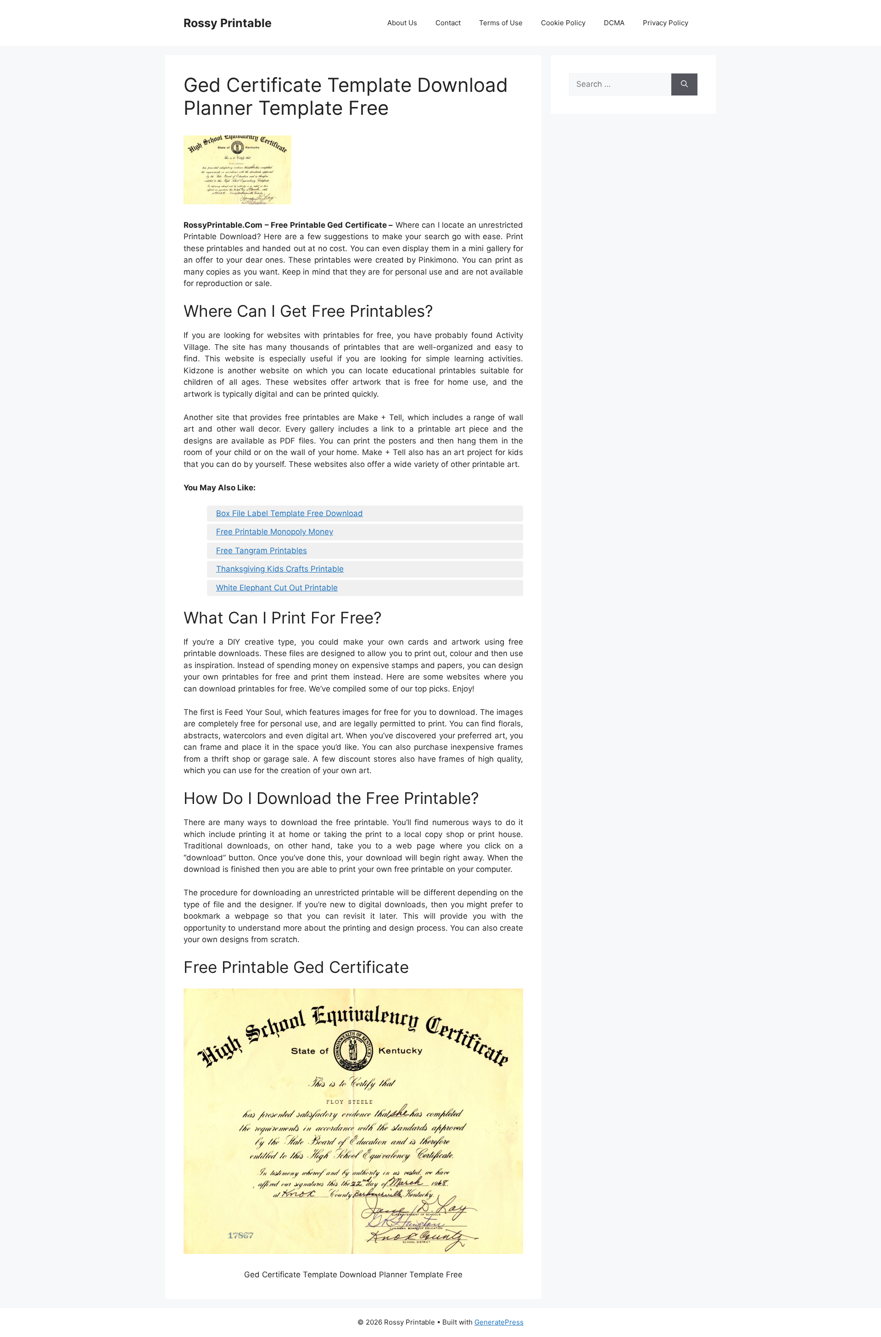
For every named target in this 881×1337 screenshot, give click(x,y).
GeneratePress (499, 1322)
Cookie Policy (563, 22)
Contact (448, 22)
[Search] (684, 84)
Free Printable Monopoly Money (274, 531)
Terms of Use (501, 22)
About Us (402, 22)
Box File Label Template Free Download (289, 513)
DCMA (614, 22)
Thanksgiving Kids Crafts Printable (280, 568)
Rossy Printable (228, 23)
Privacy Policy (665, 22)
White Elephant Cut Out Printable (277, 587)
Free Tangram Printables (261, 550)
